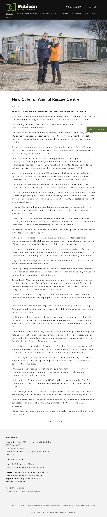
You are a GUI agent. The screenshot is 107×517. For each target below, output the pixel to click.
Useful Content (81, 505)
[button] (84, 7)
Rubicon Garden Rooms (45, 512)
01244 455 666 (17, 488)
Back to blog (55, 421)
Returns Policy (68, 505)
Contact (93, 505)
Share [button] (16, 107)
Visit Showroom (96, 129)
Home (13, 505)
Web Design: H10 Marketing (65, 512)
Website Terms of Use (35, 505)
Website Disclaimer (53, 505)
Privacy (21, 505)
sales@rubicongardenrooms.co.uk (25, 491)
